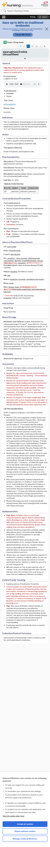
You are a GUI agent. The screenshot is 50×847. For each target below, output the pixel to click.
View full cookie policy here (13, 816)
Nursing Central (17, 4)
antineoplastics (10, 104)
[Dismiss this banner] (46, 28)
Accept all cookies (25, 824)
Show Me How (22, 35)
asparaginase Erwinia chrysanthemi (15, 53)
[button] (43, 17)
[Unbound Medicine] (45, 4)
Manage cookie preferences (25, 839)
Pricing (32, 17)
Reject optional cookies (25, 831)
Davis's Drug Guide (15, 42)
